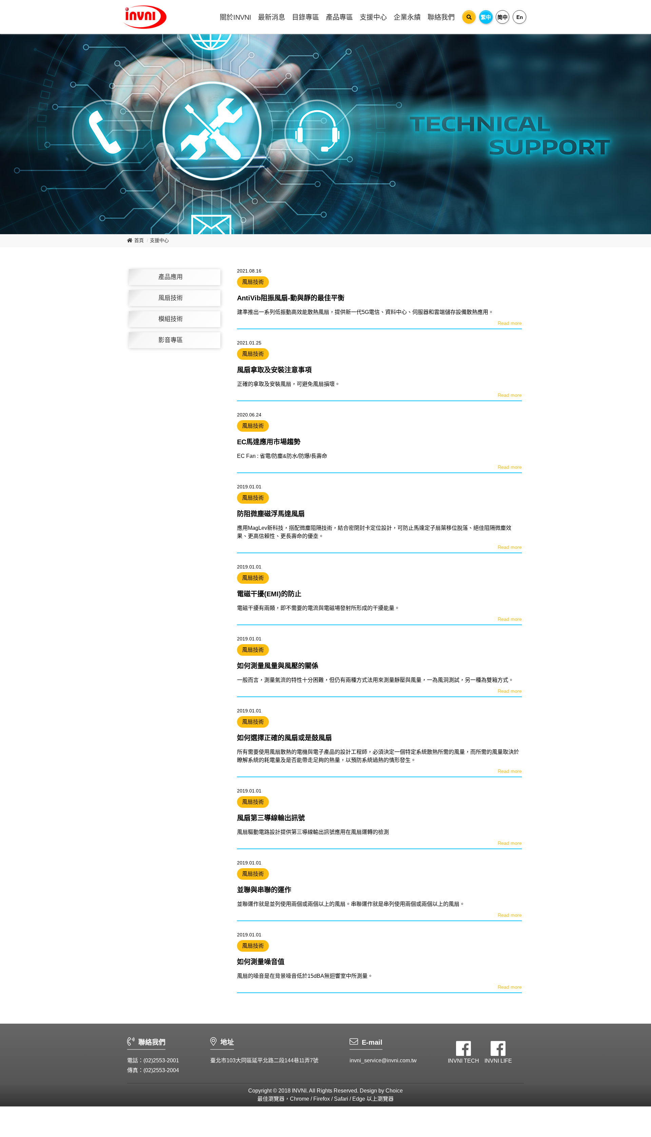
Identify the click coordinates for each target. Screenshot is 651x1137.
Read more (510, 323)
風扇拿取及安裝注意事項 (274, 370)
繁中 (486, 17)
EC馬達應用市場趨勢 (268, 442)
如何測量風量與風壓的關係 (277, 666)
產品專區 (339, 17)
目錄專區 (305, 17)
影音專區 (170, 340)
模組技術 (170, 319)
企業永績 (407, 17)
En (519, 17)
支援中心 (373, 17)
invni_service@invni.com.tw (383, 1060)
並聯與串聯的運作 (264, 890)
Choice (394, 1091)
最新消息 (271, 17)
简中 (502, 17)
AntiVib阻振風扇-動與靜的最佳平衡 (290, 298)
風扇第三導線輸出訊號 (271, 818)
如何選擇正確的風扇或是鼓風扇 (284, 738)
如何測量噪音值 (260, 962)
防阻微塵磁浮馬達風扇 (271, 514)
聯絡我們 (441, 17)
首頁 (139, 240)
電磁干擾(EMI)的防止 (269, 594)
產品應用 (170, 277)
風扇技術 (170, 298)
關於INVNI (235, 17)
